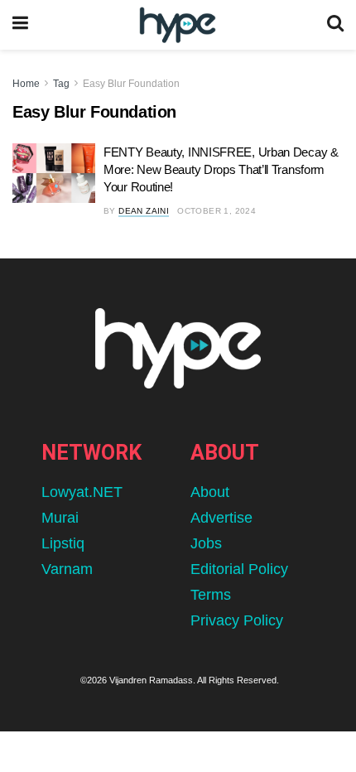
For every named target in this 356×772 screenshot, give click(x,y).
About (209, 492)
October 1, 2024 (216, 210)
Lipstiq (62, 543)
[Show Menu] (20, 25)
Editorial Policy (239, 569)
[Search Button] (335, 25)
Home (26, 83)
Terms (210, 594)
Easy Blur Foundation (131, 83)
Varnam (67, 569)
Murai (60, 517)
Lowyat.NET (82, 492)
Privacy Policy (236, 620)
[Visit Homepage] (177, 25)
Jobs (206, 543)
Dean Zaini (143, 210)
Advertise (221, 517)
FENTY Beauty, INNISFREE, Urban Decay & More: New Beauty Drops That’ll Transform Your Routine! (221, 169)
